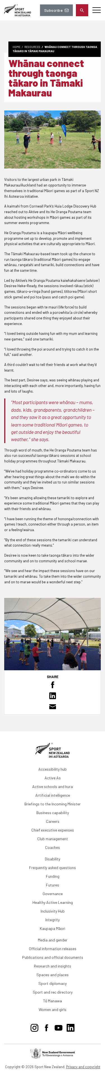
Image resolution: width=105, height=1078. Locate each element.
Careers (52, 821)
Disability (52, 858)
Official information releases (52, 948)
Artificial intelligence (52, 795)
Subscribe (53, 10)
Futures (52, 885)
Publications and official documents (52, 957)
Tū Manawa (52, 1000)
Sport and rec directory (53, 992)
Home (16, 47)
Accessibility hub (52, 769)
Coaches (52, 847)
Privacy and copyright (83, 1067)
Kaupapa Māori (52, 928)
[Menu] (97, 10)
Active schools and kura (52, 786)
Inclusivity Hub (53, 911)
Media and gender (52, 940)
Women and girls (52, 1009)
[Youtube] (58, 1026)
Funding (52, 876)
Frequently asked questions (52, 867)
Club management (52, 838)
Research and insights (52, 966)
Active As (53, 777)
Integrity (52, 919)
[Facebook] (46, 1026)
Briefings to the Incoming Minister (52, 803)
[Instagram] (34, 1026)
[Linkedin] (70, 1026)
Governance (53, 893)
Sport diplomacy (52, 983)
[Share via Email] (52, 706)
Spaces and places (52, 974)
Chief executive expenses (52, 830)
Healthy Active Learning (52, 902)
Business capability (52, 812)
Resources (32, 47)
